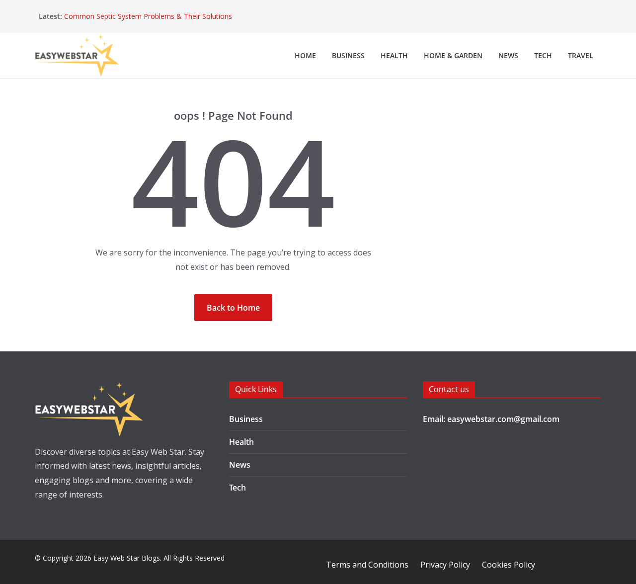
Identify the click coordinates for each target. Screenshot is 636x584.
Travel (580, 55)
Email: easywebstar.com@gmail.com (491, 419)
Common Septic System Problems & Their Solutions (148, 16)
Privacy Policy (445, 564)
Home (305, 55)
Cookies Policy (508, 564)
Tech (543, 55)
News (508, 55)
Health (394, 55)
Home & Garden (453, 55)
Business (348, 55)
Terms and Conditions (367, 564)
